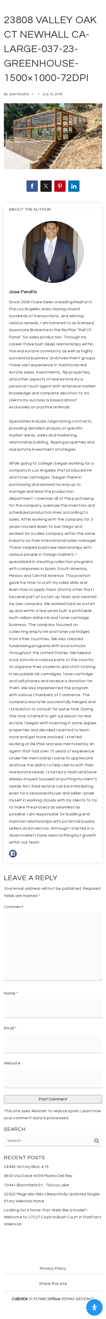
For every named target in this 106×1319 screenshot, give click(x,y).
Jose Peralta (19, 94)
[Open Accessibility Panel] (94, 1307)
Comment (13, 907)
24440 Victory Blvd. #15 (26, 1167)
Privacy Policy (53, 1268)
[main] (53, 624)
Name (11, 993)
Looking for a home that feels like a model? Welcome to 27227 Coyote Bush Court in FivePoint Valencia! (52, 1217)
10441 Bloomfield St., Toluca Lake (36, 1185)
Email (10, 1028)
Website (12, 1063)
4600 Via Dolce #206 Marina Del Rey (38, 1176)
